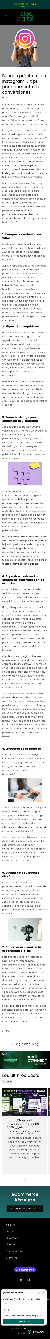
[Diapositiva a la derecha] (31, 1179)
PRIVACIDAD (12, 1238)
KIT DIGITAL (11, 1257)
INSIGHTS (10, 1225)
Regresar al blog (26, 1044)
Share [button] (9, 1031)
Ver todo (7, 1081)
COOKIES (10, 1231)
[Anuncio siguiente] (44, 5)
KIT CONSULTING (14, 1251)
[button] (6, 17)
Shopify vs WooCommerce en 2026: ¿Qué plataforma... (25, 1123)
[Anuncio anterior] (6, 5)
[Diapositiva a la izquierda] (19, 1179)
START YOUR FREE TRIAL (25, 1208)
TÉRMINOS (11, 1244)
